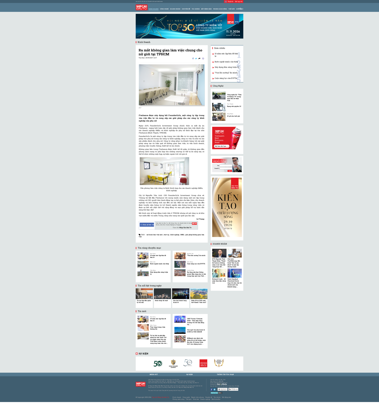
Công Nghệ (164, 9)
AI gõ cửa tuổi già (233, 116)
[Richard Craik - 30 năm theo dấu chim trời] (219, 273)
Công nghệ (186, 397)
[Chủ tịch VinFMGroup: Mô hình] (234, 253)
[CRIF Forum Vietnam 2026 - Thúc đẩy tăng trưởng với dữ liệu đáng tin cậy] (180, 319)
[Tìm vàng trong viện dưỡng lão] (143, 327)
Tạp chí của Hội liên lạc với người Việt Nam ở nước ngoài (149, 1)
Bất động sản (206, 9)
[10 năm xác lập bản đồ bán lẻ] (143, 255)
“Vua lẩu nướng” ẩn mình (196, 255)
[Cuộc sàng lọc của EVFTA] (180, 264)
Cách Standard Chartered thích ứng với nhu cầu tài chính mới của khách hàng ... (234, 283)
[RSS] (199, 58)
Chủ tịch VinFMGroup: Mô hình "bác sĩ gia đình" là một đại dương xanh (233, 263)
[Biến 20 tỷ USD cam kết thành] (198, 294)
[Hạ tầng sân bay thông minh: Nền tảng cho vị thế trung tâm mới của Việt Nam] (180, 272)
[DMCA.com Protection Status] (216, 393)
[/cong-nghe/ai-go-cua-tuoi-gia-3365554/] (219, 117)
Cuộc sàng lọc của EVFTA (196, 264)
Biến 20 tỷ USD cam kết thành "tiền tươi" (198, 301)
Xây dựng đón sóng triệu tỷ (227, 67)
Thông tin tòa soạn (225, 374)
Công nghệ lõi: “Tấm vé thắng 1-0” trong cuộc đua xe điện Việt (234, 97)
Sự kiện (143, 353)
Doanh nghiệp (205, 399)
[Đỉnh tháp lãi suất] (162, 294)
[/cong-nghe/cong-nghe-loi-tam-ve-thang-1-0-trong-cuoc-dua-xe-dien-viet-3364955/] (219, 95)
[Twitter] (196, 58)
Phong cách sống (178, 399)
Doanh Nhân (175, 9)
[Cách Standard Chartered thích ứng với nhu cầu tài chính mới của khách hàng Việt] (234, 273)
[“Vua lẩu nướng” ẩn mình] (180, 255)
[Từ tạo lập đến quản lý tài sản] (144, 294)
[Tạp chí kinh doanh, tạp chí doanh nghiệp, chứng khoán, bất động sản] (142, 7)
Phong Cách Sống (220, 9)
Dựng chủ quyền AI (234, 106)
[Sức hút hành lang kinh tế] (180, 294)
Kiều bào (196, 399)
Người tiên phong (197, 397)
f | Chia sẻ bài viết (147, 225)
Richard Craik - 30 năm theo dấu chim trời (219, 281)
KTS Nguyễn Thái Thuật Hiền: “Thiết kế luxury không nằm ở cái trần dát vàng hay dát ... (218, 263)
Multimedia (216, 399)
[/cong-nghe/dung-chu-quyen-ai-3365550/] (219, 107)
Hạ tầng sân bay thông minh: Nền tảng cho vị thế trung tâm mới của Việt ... (196, 274)
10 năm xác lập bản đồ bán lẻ (226, 54)
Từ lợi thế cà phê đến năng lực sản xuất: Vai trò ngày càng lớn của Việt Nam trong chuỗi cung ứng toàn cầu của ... (159, 339)
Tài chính (217, 397)
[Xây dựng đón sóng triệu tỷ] (143, 272)
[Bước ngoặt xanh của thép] (143, 264)
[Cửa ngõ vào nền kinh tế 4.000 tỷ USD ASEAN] (180, 330)
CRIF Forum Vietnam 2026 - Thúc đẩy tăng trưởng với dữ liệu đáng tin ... (195, 321)
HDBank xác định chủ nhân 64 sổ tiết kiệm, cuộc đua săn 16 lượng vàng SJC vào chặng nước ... (196, 341)
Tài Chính (196, 9)
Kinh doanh (177, 397)
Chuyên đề (186, 9)
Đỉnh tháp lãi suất (161, 300)
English (230, 1)
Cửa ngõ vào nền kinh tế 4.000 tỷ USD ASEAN (196, 331)
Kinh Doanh (154, 9)
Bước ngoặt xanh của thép (159, 264)
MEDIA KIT (154, 374)
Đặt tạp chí (239, 1)
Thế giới (231, 9)
